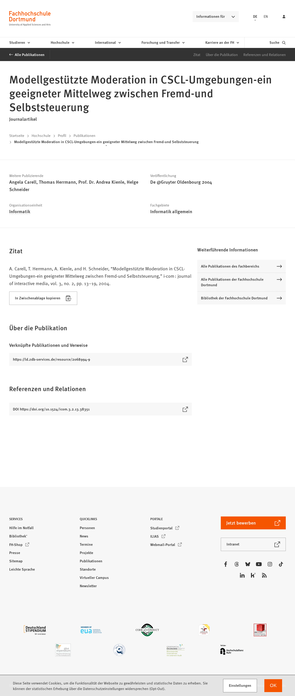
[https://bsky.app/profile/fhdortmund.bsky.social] (247, 564)
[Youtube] (258, 564)
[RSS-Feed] (264, 575)
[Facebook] (225, 564)
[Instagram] (269, 564)
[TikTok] (280, 564)
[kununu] (253, 575)
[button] (241, 249)
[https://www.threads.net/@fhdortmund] (236, 564)
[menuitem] (19, 42)
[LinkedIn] (242, 575)
